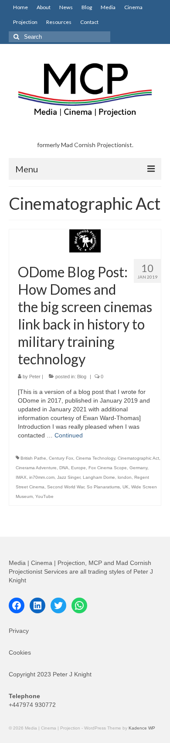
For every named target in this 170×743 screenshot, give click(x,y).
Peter (35, 376)
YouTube (44, 496)
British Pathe (33, 458)
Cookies (20, 652)
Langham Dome (99, 477)
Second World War (65, 486)
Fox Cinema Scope (107, 467)
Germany (138, 467)
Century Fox (61, 458)
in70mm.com (41, 477)
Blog (81, 376)
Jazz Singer (68, 477)
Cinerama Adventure (36, 467)
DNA (63, 467)
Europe (78, 467)
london (125, 477)
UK (125, 486)
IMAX (21, 477)
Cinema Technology (95, 458)
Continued (68, 435)
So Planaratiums (103, 486)
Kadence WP (142, 728)
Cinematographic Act (138, 458)
